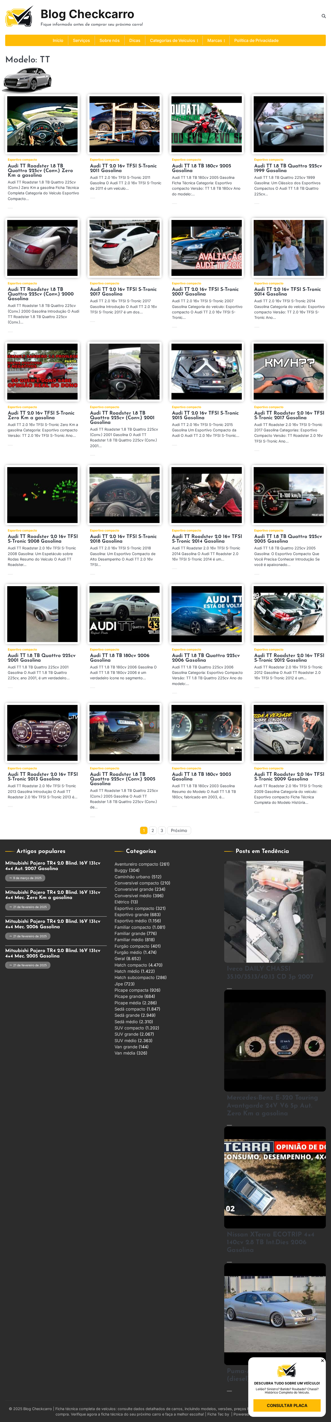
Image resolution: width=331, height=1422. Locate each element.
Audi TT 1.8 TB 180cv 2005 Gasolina (201, 168)
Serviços (81, 40)
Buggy (121, 870)
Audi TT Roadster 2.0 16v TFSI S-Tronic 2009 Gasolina (289, 777)
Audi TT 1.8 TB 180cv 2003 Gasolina (201, 777)
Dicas (134, 40)
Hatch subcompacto (135, 977)
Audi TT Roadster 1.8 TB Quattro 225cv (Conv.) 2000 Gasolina (41, 294)
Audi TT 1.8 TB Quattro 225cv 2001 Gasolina (42, 658)
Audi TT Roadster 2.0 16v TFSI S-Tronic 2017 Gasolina (289, 416)
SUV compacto (129, 1027)
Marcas (214, 40)
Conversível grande (134, 889)
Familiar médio (129, 939)
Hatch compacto (131, 965)
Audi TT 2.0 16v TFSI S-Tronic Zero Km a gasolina (41, 416)
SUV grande (126, 1034)
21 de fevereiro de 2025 (30, 907)
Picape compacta (131, 990)
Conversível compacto (137, 883)
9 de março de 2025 (27, 878)
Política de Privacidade (256, 40)
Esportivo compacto (22, 159)
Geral (120, 958)
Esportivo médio (131, 920)
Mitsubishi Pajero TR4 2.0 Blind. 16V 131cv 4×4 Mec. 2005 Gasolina (52, 953)
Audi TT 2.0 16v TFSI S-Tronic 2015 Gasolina (205, 416)
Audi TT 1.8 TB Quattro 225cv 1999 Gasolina (288, 168)
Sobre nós (110, 40)
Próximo (179, 830)
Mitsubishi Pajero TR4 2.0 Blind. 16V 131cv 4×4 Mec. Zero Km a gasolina (52, 895)
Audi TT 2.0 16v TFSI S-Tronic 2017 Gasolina (123, 292)
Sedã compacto (130, 1009)
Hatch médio (127, 971)
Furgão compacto (132, 946)
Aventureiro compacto (136, 864)
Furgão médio (128, 952)
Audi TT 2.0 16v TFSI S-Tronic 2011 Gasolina (123, 168)
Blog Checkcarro (87, 14)
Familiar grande (130, 933)
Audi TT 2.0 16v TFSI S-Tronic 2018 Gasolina (123, 539)
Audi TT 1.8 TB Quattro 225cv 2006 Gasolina (206, 658)
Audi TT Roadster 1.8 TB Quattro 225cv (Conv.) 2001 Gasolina (122, 418)
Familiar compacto (133, 927)
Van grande (126, 1046)
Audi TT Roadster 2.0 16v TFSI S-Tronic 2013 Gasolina (43, 777)
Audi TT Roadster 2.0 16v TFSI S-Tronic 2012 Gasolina (289, 658)
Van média (125, 1053)
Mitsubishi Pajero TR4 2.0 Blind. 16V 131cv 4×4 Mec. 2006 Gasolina (52, 924)
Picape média (128, 1002)
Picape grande (129, 996)
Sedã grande (127, 1015)
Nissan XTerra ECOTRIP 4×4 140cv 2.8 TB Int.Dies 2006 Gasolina (270, 1243)
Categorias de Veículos (172, 40)
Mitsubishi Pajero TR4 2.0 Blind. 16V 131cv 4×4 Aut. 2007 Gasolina (52, 866)
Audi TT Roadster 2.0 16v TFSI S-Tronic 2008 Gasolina (43, 539)
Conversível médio (133, 895)
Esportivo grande (132, 914)
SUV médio (126, 1040)
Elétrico (122, 901)
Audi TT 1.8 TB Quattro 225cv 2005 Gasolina (288, 539)
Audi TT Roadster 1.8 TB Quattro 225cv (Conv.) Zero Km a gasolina (40, 171)
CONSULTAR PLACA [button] (287, 1405)
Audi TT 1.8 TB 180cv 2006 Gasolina (119, 658)
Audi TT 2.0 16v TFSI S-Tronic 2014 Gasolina (287, 292)
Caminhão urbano (132, 876)
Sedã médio (126, 1021)
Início (58, 40)
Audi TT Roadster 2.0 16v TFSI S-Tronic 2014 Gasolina (207, 539)
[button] (322, 1360)
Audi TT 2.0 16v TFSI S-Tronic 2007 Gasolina (205, 292)
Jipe (119, 983)
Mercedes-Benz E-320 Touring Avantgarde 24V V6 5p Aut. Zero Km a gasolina (272, 1106)
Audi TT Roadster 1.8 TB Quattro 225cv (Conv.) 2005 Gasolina (122, 779)
